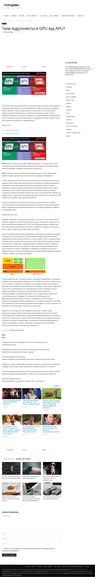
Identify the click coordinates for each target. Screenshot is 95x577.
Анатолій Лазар (8, 32)
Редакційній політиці (17, 571)
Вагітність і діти (71, 84)
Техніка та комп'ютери (73, 133)
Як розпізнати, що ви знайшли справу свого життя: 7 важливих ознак (51, 478)
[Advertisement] (59, 7)
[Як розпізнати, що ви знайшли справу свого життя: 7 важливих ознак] (52, 468)
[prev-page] (30, 504)
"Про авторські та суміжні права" (78, 569)
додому (4, 21)
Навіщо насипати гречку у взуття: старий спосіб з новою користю (10, 498)
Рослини (68, 120)
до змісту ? (5, 330)
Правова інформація (68, 15)
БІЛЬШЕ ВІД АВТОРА (23, 459)
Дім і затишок (54, 15)
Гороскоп (69, 87)
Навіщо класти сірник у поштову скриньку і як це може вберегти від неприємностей (31, 498)
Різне (67, 113)
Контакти (80, 15)
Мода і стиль (70, 100)
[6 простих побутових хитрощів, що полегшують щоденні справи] (11, 468)
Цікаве (68, 136)
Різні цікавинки (70, 116)
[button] (91, 16)
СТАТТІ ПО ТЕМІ (8, 459)
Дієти (67, 90)
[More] (50, 66)
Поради (21, 15)
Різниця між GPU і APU (11, 130)
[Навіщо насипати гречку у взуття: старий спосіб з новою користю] (11, 489)
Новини (14, 15)
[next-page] (33, 504)
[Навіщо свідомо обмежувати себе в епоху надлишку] (31, 468)
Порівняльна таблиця (11, 133)
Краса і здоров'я (71, 97)
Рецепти (68, 110)
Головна (6, 15)
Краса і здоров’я (31, 15)
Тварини (68, 129)
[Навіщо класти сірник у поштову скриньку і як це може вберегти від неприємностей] (31, 489)
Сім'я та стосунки (71, 126)
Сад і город (43, 15)
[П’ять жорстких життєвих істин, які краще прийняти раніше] (52, 489)
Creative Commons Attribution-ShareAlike (60, 571)
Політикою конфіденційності (55, 573)
